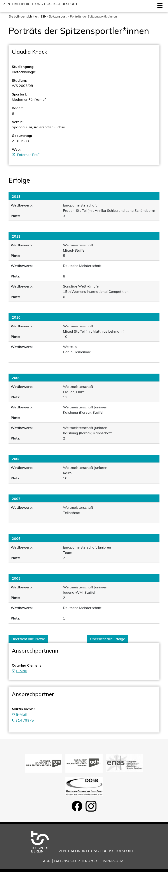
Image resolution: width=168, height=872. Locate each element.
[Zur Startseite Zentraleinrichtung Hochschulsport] (43, 841)
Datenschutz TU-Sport (76, 861)
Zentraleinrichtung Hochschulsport (40, 4)
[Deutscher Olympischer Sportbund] (84, 786)
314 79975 (25, 720)
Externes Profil (28, 154)
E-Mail (21, 671)
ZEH (43, 16)
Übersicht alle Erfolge (107, 639)
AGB (47, 861)
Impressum (113, 861)
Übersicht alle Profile (28, 639)
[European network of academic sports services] (124, 763)
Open (159, 5)
